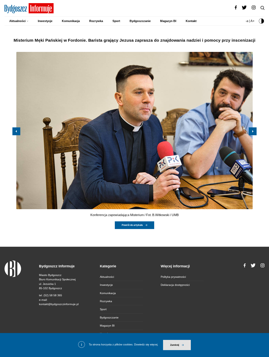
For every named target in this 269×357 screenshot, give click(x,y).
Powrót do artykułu (132, 225)
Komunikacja (71, 21)
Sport (116, 21)
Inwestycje (45, 21)
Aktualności (17, 21)
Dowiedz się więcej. (146, 344)
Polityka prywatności (173, 276)
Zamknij (174, 345)
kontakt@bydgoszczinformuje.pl (59, 304)
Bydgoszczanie (140, 21)
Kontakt (191, 21)
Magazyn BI (168, 21)
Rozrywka (96, 21)
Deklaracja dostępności (175, 284)
